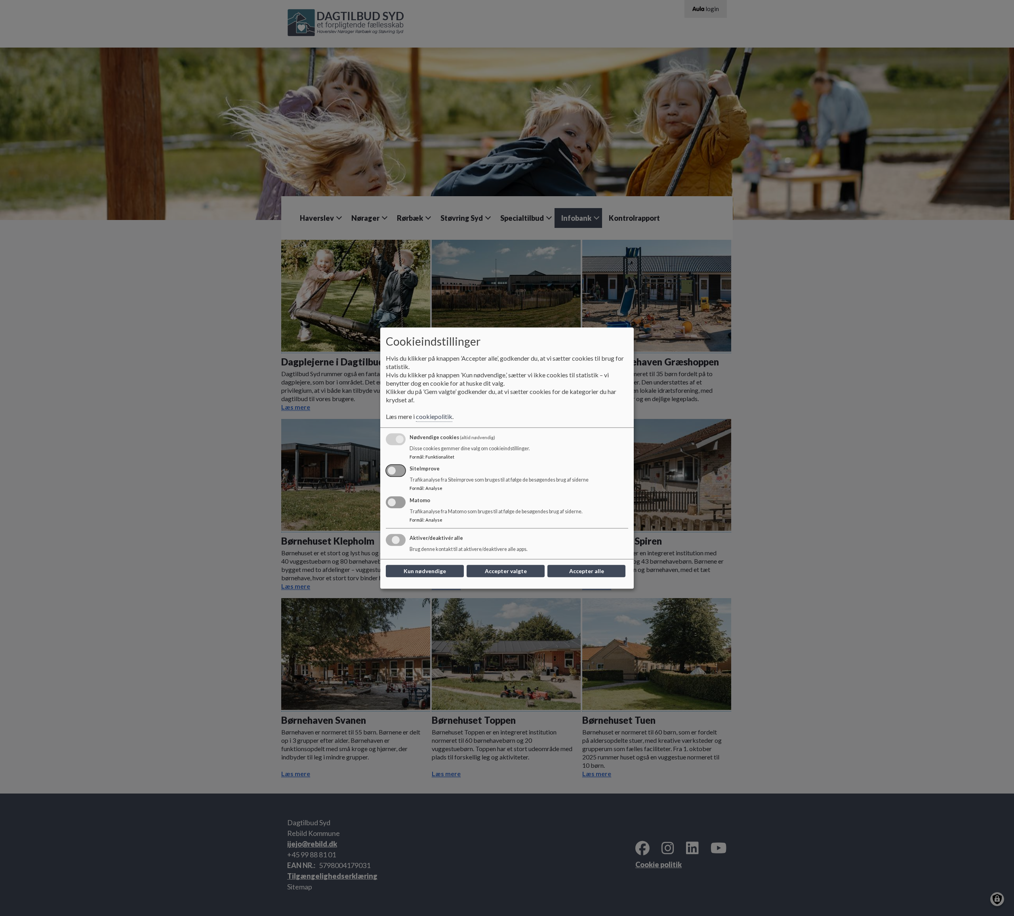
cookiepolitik (434, 416)
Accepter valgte (506, 571)
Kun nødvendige (425, 571)
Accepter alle (586, 571)
